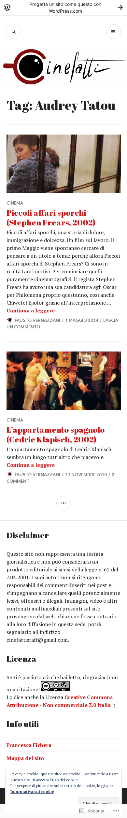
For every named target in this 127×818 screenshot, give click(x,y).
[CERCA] (14, 31)
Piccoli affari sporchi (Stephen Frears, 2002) (51, 217)
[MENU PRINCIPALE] (113, 31)
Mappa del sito (25, 758)
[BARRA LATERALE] (63, 503)
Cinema (15, 203)
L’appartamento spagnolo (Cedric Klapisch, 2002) (56, 434)
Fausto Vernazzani (37, 320)
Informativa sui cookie (32, 791)
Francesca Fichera (29, 745)
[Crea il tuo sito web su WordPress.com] (63, 7)
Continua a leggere (31, 310)
